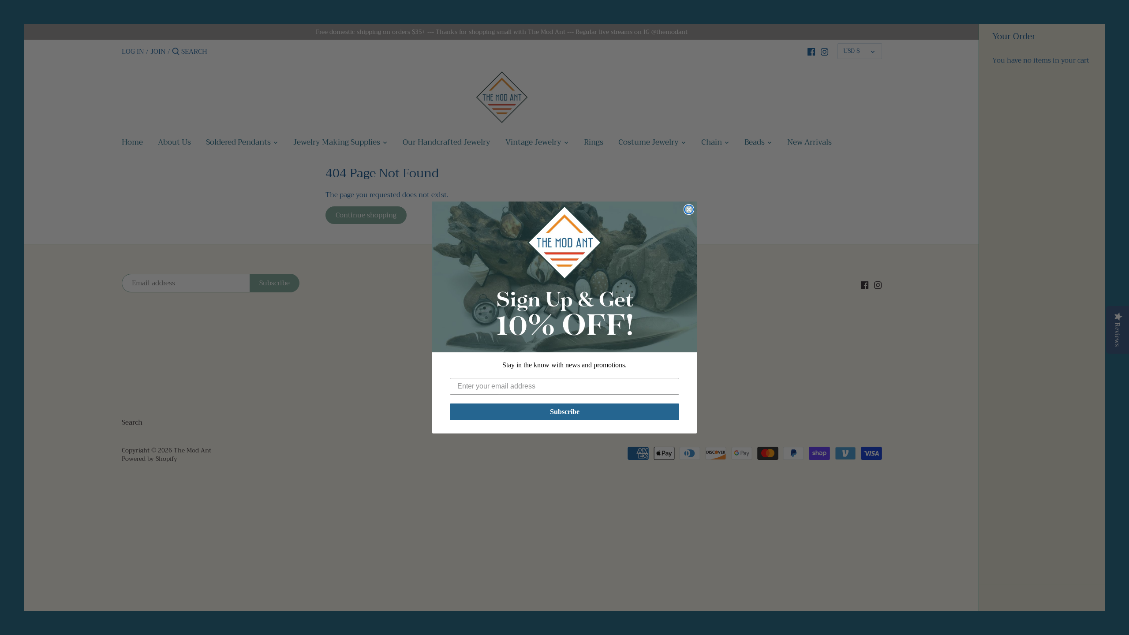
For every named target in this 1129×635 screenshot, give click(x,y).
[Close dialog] (688, 209)
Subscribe (564, 411)
